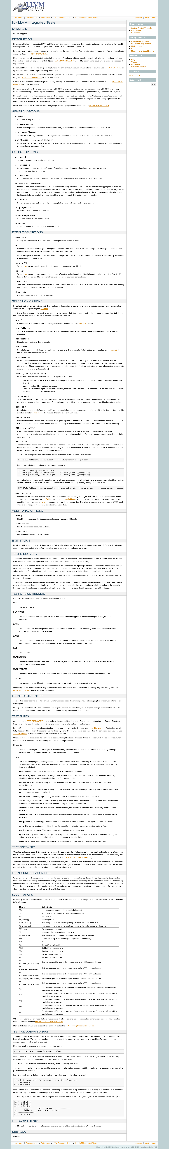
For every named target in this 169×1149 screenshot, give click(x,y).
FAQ (133, 59)
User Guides (136, 30)
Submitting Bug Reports (141, 44)
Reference (45, 17)
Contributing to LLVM (140, 41)
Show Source (134, 75)
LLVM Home (18, 17)
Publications (136, 64)
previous (138, 17)
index (154, 17)
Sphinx (151, 1147)
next (147, 17)
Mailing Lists (136, 46)
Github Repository (138, 67)
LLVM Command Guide (62, 17)
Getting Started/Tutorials (141, 28)
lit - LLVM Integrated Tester (86, 17)
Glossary (135, 62)
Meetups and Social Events (142, 51)
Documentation (32, 17)
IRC (132, 49)
